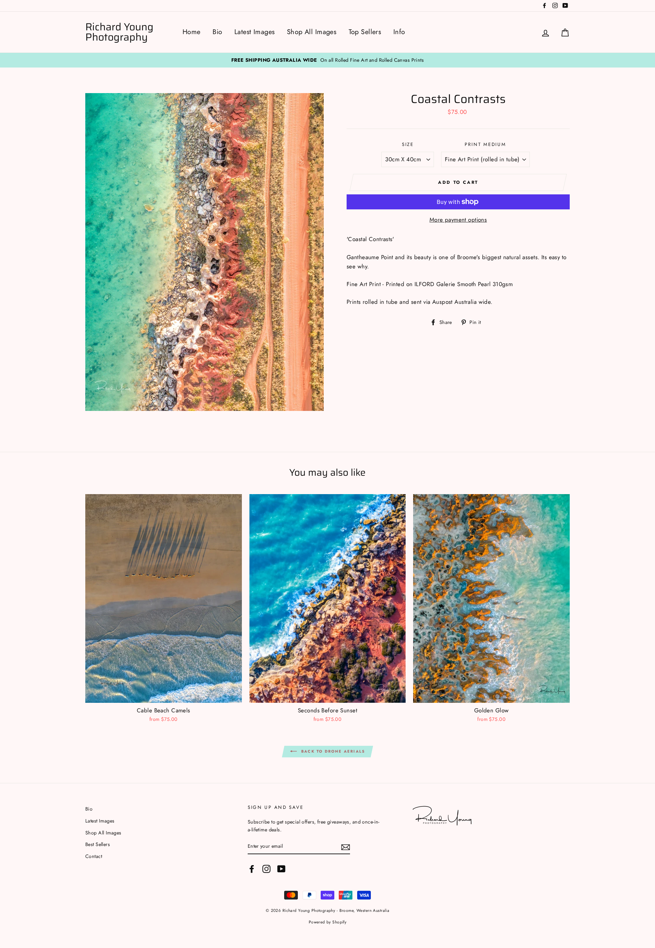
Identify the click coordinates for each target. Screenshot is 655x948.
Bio (217, 32)
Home (192, 32)
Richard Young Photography (119, 32)
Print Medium (485, 144)
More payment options (458, 220)
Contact (93, 856)
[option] (327, 60)
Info (399, 32)
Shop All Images (311, 32)
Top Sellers (365, 32)
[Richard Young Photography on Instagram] (266, 868)
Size (408, 144)
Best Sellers (97, 844)
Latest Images (254, 32)
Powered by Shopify (328, 922)
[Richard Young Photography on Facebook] (252, 868)
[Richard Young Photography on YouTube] (281, 868)
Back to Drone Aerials (332, 751)
